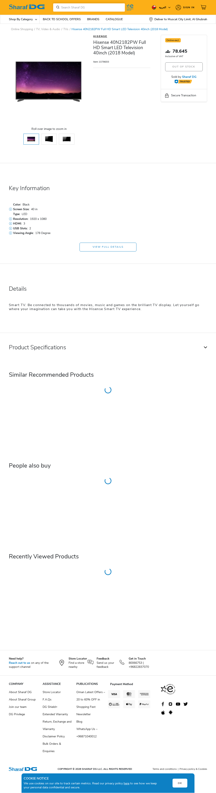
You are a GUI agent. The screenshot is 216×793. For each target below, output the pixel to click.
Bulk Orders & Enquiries (52, 747)
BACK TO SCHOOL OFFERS (62, 19)
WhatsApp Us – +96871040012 (86, 732)
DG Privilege (17, 714)
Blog (79, 722)
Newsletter (83, 714)
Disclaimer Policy (54, 736)
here (126, 783)
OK (180, 783)
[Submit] (57, 7)
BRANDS (93, 19)
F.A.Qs (47, 700)
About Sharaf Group (22, 700)
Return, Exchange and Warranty (57, 725)
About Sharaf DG (20, 692)
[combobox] (89, 7)
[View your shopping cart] (204, 7)
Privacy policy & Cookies (193, 769)
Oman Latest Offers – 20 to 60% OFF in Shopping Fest (90, 699)
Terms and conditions (165, 769)
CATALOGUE (114, 19)
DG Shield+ (50, 707)
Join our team (18, 707)
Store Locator (52, 692)
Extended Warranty (55, 714)
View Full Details (108, 247)
